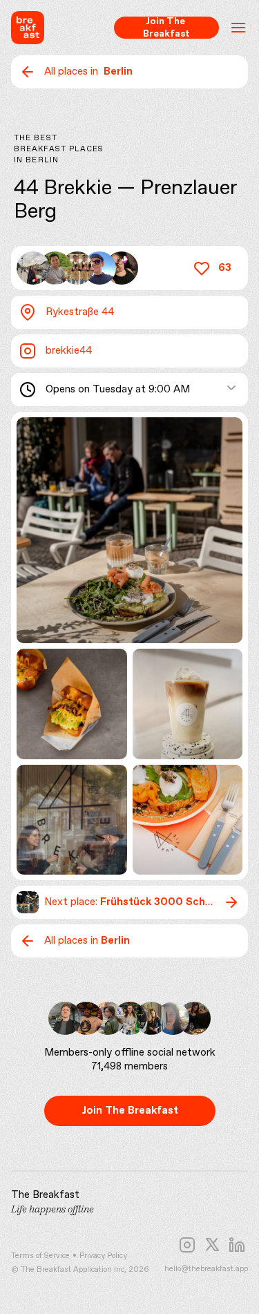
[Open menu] (238, 28)
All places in (88, 72)
